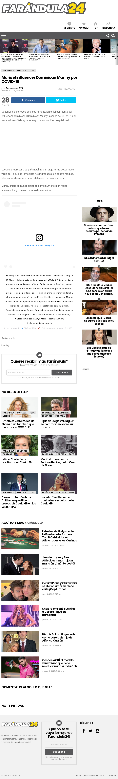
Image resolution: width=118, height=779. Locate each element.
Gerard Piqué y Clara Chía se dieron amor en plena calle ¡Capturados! (59, 586)
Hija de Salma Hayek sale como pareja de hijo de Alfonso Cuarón (58, 637)
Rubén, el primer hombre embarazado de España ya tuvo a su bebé (68, 56)
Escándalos (48, 412)
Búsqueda (113, 35)
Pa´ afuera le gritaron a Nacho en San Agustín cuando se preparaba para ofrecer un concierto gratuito (13, 58)
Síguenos (107, 35)
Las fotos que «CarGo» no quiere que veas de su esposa (99, 321)
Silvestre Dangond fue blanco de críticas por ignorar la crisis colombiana (39, 57)
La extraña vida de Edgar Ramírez (99, 259)
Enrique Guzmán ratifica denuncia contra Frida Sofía (95, 56)
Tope (32, 70)
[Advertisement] (39, 146)
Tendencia (108, 27)
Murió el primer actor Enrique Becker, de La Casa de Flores (58, 462)
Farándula (8, 70)
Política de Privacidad (94, 775)
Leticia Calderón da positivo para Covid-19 (16, 460)
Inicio (78, 775)
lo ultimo (47, 416)
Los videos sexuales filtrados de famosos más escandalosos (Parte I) (99, 352)
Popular (83, 27)
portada (21, 70)
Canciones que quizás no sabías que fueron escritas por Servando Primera (99, 229)
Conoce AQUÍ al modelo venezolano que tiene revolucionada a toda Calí (59, 663)
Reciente (69, 27)
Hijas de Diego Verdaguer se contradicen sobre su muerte (57, 424)
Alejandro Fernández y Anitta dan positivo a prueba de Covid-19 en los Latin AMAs (18, 502)
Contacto (112, 775)
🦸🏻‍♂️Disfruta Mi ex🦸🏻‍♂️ (30, 328)
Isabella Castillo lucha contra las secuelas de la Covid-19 (57, 501)
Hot (95, 27)
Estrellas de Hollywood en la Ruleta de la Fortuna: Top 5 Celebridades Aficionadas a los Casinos (59, 535)
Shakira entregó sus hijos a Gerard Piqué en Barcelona (58, 612)
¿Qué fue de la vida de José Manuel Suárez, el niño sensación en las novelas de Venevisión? (99, 289)
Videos (6, 416)
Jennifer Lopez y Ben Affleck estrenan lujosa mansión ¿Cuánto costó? (59, 560)
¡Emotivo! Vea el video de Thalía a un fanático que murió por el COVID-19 (17, 424)
